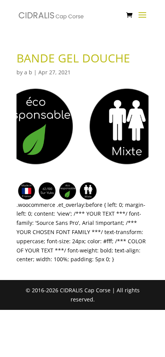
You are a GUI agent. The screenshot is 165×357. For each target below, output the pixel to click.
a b (28, 72)
